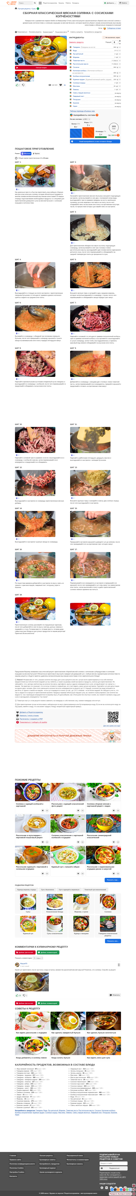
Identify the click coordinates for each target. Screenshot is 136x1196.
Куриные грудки (79, 79)
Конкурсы (75, 3)
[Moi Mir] (121, 1189)
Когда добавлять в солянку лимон (31, 1058)
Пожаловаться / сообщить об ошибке (33, 722)
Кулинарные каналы (75, 1164)
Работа (68, 3)
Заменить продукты (76, 42)
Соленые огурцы (79, 83)
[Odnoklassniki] (118, 1189)
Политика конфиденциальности (22, 1164)
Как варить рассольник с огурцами (31, 1033)
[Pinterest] (124, 1189)
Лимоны (76, 89)
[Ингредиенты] (134, 1185)
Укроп (75, 106)
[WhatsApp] (127, 1189)
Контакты (13, 1176)
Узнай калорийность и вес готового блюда (95, 141)
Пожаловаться (22, 32)
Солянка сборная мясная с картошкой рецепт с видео (99, 805)
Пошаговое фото (62, 32)
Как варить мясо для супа (98, 1058)
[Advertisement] (41, 103)
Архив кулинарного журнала (51, 1172)
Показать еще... (113, 880)
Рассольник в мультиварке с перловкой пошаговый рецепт (29, 836)
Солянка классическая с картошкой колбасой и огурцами (67, 836)
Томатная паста (78, 60)
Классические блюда (54, 912)
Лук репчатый (78, 54)
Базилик (76, 103)
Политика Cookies (17, 1168)
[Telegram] (130, 1189)
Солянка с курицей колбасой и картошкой (29, 805)
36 (20, 995)
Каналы (61, 3)
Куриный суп (28, 933)
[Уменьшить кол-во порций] (120, 43)
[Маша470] (17, 965)
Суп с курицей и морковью (69, 889)
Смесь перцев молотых (81, 93)
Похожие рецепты (35, 32)
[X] (115, 1189)
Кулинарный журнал (48, 1168)
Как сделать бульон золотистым (101, 1033)
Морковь (76, 57)
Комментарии (48, 32)
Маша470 (23, 963)
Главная (13, 1155)
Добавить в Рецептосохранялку (31, 712)
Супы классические (54, 933)
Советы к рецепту (76, 32)
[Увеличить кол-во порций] (120, 40)
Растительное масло (80, 64)
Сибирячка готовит (114, 28)
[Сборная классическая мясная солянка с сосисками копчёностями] (24, 76)
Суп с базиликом (47, 889)
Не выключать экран (113, 37)
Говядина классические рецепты (108, 935)
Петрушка (76, 99)
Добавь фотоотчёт (26, 952)
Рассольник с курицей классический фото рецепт (68, 805)
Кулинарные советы (47, 1160)
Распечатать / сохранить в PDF (31, 719)
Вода (75, 50)
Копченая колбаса (79, 71)
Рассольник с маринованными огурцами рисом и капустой (100, 868)
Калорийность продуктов (93, 32)
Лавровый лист (78, 96)
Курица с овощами (81, 933)
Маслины (76, 86)
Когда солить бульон (61, 1058)
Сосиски (76, 67)
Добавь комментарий (49, 952)
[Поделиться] (134, 1189)
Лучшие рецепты (46, 1155)
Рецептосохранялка (50, 3)
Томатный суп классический (95, 889)
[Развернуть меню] (134, 1194)
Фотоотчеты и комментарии (78, 1160)
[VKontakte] (112, 1189)
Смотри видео (41, 67)
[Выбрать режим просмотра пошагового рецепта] (17, 189)
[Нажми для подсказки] (97, 115)
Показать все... (113, 941)
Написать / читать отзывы (29, 715)
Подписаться (114, 1168)
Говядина (76, 47)
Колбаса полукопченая (81, 76)
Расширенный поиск (75, 1155)
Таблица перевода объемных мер (82, 111)
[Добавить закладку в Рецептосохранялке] (60, 85)
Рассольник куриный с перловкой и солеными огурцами (32, 868)
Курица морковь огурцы (26, 889)
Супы (28, 912)
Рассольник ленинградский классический (99, 836)
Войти (124, 3)
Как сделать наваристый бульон (66, 1033)
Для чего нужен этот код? (111, 726)
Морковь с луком (81, 912)
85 (65, 85)
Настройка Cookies (17, 1172)
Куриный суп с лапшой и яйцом (65, 867)
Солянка (108, 912)
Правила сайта (15, 1160)
